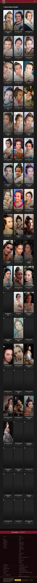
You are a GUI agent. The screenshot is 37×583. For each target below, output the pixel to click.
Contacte (4, 546)
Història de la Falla (21, 542)
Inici (3, 538)
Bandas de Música (21, 547)
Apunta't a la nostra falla (22, 569)
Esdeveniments (5, 540)
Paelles (20, 551)
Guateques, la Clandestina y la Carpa (24, 557)
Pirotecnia (20, 546)
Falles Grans (5, 543)
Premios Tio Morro (21, 538)
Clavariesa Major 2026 (22, 568)
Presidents (4, 569)
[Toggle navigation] (34, 1)
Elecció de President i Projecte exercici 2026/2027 (25, 572)
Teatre (20, 550)
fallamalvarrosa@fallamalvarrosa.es (25, 576)
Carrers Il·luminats (21, 553)
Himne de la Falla (21, 543)
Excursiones (20, 554)
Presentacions (21, 562)
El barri (20, 540)
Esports (20, 558)
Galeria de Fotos (5, 542)
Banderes (20, 561)
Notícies (4, 539)
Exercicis (20, 539)
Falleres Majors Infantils (6, 568)
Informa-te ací (22, 532)
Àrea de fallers (5, 547)
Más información (9, 581)
